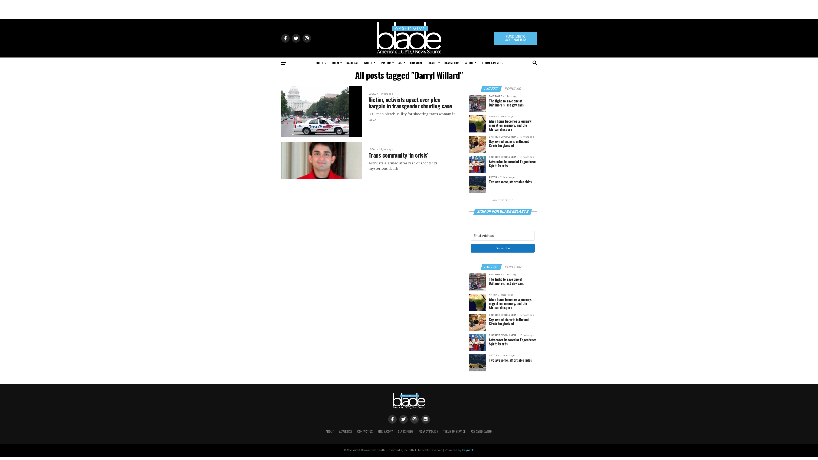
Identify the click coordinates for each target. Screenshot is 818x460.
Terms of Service (454, 431)
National (352, 62)
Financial (416, 62)
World (368, 62)
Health (432, 62)
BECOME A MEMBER (492, 62)
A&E (400, 62)
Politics (320, 62)
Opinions (385, 62)
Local (335, 62)
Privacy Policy (428, 431)
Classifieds (451, 62)
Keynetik (468, 450)
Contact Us (365, 431)
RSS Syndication (482, 431)
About (469, 62)
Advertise (345, 431)
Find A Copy (385, 431)
